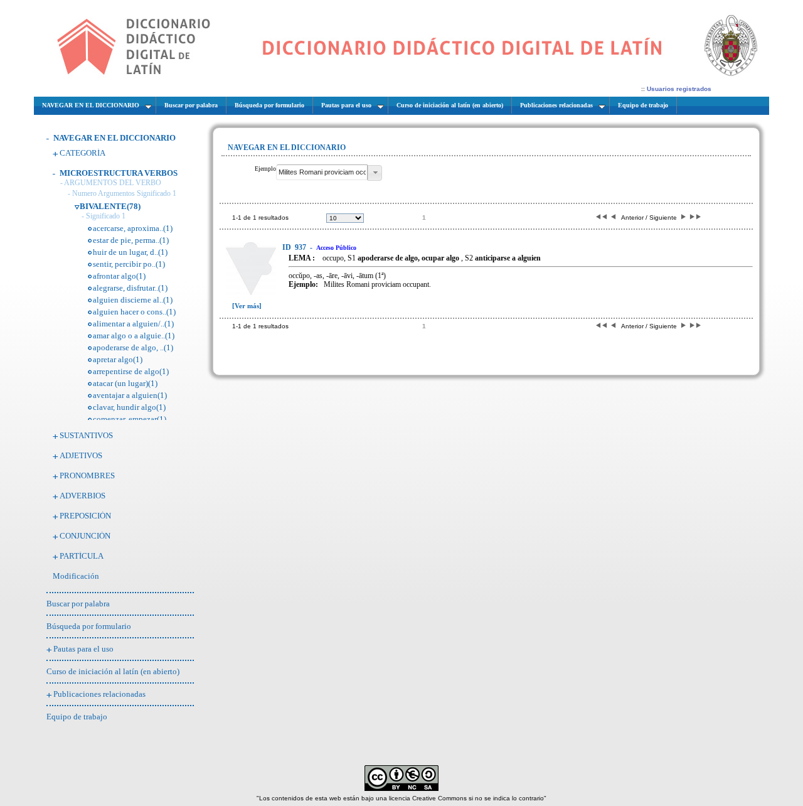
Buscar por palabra (78, 603)
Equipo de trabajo (76, 716)
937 (295, 247)
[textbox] (322, 172)
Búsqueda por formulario (88, 626)
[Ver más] (247, 305)
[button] (375, 173)
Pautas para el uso (83, 648)
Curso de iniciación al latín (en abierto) (112, 671)
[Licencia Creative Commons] (401, 788)
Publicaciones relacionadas (99, 694)
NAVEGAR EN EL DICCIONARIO (114, 137)
